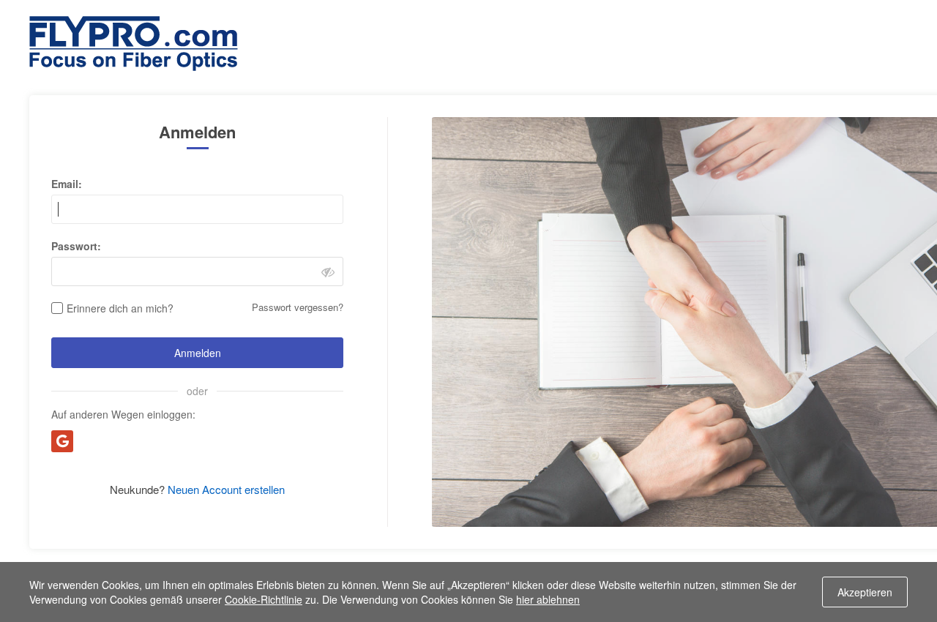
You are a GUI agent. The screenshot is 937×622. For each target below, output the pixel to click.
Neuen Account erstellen (226, 489)
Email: (66, 183)
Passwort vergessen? (297, 307)
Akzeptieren (864, 592)
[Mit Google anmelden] (62, 441)
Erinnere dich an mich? (120, 308)
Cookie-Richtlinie (263, 599)
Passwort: (76, 246)
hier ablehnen (548, 599)
